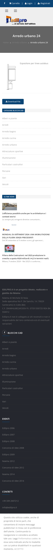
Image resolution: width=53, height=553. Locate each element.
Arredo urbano (19, 42)
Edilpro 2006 (8, 428)
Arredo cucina (9, 138)
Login (29, 3)
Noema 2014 (8, 474)
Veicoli (5, 184)
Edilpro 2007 (8, 434)
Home (6, 42)
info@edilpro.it (9, 507)
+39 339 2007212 (10, 500)
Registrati (45, 3)
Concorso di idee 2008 (13, 447)
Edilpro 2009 (8, 454)
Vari (4, 177)
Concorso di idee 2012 (13, 467)
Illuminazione (9, 157)
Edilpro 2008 (8, 441)
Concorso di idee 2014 (13, 480)
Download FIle (13, 101)
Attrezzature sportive (12, 151)
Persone (6, 171)
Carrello (15, 3)
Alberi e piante (9, 118)
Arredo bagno (9, 131)
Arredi (5, 124)
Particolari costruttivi (12, 164)
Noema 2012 (8, 461)
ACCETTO (18, 549)
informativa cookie (28, 538)
